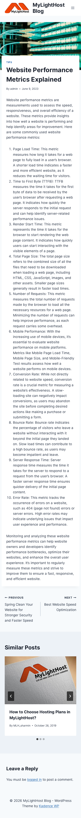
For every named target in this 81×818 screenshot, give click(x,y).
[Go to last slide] (11, 696)
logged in (34, 780)
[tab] (37, 739)
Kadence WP (49, 806)
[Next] (70, 696)
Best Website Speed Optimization (60, 604)
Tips (9, 62)
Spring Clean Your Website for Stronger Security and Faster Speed (19, 609)
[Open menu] (72, 8)
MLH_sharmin (21, 725)
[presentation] (40, 680)
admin (14, 88)
